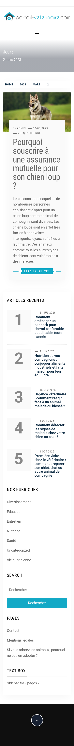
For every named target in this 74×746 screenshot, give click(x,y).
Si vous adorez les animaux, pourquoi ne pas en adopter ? (36, 653)
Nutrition (14, 531)
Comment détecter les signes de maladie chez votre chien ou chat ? (50, 431)
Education (14, 512)
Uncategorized (18, 550)
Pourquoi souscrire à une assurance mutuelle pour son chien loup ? (36, 164)
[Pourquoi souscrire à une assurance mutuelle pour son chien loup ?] (37, 112)
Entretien (14, 521)
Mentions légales (20, 640)
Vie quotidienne (29, 133)
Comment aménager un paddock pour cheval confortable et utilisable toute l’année (49, 327)
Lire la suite (36, 271)
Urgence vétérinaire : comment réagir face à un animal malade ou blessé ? (50, 400)
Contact (13, 630)
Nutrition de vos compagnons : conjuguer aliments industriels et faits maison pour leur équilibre (50, 365)
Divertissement (19, 502)
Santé (11, 540)
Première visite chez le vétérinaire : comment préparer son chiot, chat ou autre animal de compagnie (50, 465)
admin (21, 128)
